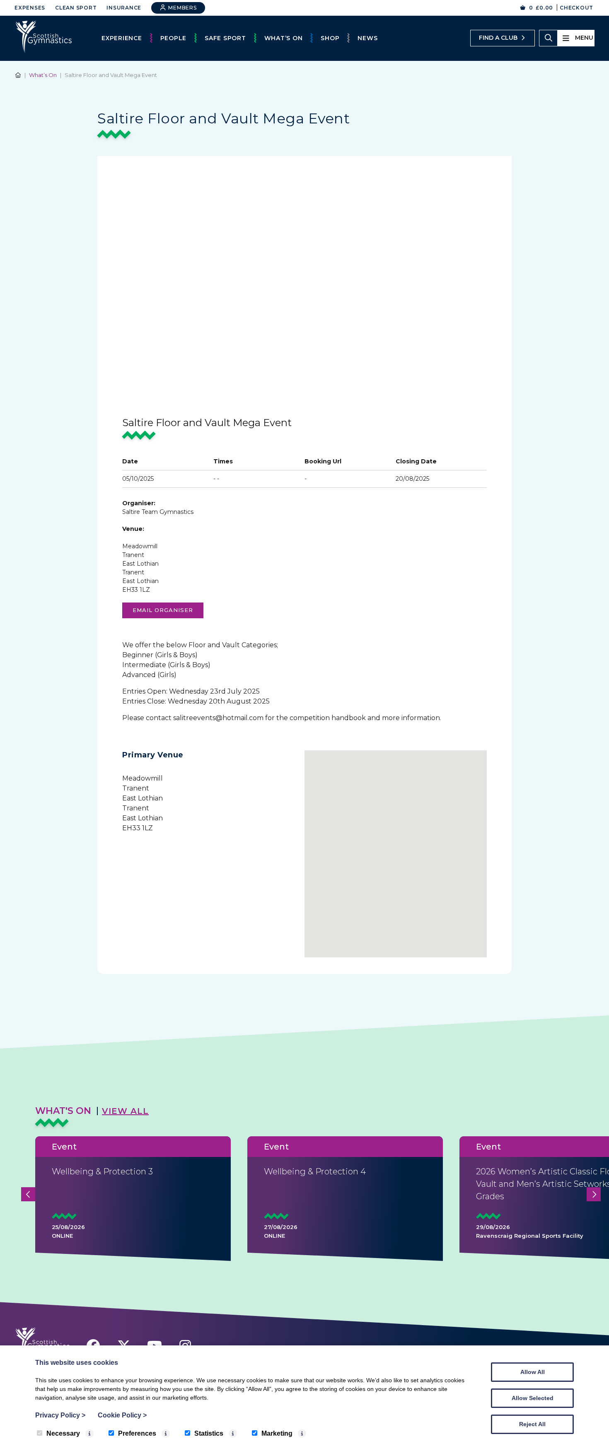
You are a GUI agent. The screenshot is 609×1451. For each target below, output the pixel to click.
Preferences (137, 1433)
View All (125, 1111)
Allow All (532, 1372)
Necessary (63, 1433)
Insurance (123, 8)
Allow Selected (532, 1398)
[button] (396, 849)
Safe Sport (225, 38)
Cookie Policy (122, 1415)
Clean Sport (76, 8)
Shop (330, 38)
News (367, 38)
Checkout (576, 8)
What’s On (283, 38)
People (173, 38)
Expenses (30, 8)
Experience (122, 38)
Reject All (532, 1424)
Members (182, 8)
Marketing (276, 1433)
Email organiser (163, 610)
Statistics (208, 1433)
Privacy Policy (60, 1415)
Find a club (498, 37)
